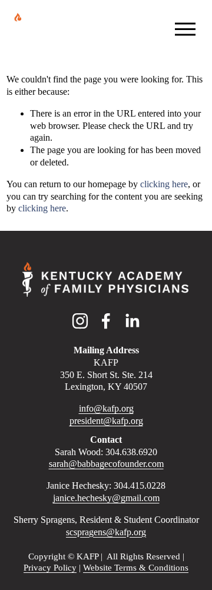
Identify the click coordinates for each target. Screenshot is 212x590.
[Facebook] (106, 321)
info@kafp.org (106, 408)
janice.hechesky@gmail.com (106, 498)
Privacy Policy (50, 567)
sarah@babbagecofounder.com (106, 464)
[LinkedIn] (132, 321)
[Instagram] (80, 321)
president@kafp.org (106, 421)
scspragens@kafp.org (106, 532)
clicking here (164, 184)
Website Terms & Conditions (135, 567)
